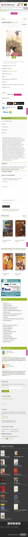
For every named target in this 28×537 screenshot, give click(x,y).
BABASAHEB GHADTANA (5, 456)
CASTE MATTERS (4, 465)
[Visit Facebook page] (8, 523)
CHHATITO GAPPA (8, 351)
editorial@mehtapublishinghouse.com (10, 210)
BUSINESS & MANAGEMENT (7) (10, 309)
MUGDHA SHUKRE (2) (7, 336)
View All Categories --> (8, 320)
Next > (25, 18)
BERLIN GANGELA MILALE (19, 270)
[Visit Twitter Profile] (11, 523)
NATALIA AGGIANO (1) (8, 326)
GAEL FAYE (15, 22)
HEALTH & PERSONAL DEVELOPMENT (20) (12, 310)
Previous (13, 57)
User (7, 1)
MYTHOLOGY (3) (6, 312)
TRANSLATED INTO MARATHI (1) (10, 315)
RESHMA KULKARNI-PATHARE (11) (10, 325)
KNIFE (15, 492)
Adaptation (5, 130)
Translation (5, 127)
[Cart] (17, 5)
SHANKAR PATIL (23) (7, 333)
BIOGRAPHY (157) (7, 304)
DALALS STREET (3, 492)
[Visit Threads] (19, 523)
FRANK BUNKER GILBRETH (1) (9, 331)
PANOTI (16, 237)
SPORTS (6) (5, 317)
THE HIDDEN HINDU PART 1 (19, 456)
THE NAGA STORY (4, 501)
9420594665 (10, 438)
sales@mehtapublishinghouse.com (9, 422)
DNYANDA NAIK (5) (7, 341)
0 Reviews (24, 24)
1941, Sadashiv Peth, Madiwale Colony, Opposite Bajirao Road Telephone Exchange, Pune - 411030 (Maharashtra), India (14, 413)
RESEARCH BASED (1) (7, 305)
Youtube (4, 132)
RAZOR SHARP (16, 501)
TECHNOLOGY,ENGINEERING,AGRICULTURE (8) (13, 318)
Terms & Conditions (14, 526)
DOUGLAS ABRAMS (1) (8, 328)
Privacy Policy (7, 526)
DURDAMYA (7, 364)
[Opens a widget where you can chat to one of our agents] (23, 534)
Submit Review (6, 206)
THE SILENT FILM (17, 483)
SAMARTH (4, 270)
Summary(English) (6, 118)
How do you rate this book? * (8, 200)
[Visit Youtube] (14, 523)
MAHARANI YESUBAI (17, 474)
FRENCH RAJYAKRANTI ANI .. (6, 474)
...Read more (5, 361)
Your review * (5, 186)
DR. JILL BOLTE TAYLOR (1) (9, 340)
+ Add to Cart (18, 94)
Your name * (5, 181)
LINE (3, 237)
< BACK (3, 18)
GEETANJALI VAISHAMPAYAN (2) (10, 338)
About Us (2, 526)
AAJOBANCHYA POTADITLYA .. (6, 519)
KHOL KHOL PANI (4, 510)
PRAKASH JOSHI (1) (7, 330)
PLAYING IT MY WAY (17, 465)
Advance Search (3, 10)
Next (15, 57)
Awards (4, 124)
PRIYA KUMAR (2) (6, 335)
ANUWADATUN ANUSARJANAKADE (20, 510)
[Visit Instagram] (16, 523)
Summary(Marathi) (7, 121)
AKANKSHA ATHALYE (12, 71)
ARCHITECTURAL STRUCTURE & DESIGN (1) (12, 314)
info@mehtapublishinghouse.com (9, 420)
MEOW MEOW (3, 483)
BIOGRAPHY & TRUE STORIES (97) (10, 307)
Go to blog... (4, 404)
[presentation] (23, 216)
